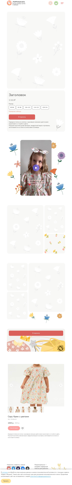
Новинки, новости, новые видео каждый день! (16, 466)
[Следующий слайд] (60, 385)
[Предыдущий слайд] (11, 385)
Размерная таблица (15, 111)
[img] (62, 3)
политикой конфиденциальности (40, 476)
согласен (5, 472)
